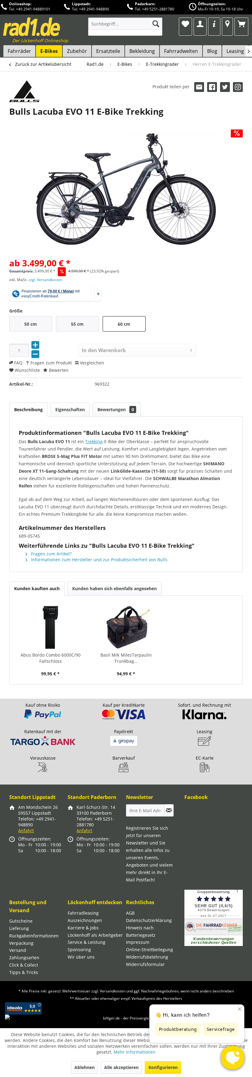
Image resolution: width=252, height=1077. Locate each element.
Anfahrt (26, 830)
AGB (130, 913)
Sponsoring (79, 949)
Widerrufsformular (145, 964)
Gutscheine (21, 921)
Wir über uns (81, 957)
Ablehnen (84, 1067)
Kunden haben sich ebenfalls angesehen (114, 588)
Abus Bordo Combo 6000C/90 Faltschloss (51, 658)
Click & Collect (23, 965)
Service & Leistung (86, 942)
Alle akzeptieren (121, 1067)
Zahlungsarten (24, 957)
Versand (17, 950)
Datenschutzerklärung (149, 920)
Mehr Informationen (135, 1052)
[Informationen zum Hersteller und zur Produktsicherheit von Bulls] (24, 91)
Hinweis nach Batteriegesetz (141, 931)
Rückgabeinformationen (34, 936)
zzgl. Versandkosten (45, 279)
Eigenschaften (70, 409)
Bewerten (58, 370)
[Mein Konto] (200, 24)
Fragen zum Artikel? (51, 554)
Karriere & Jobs (83, 928)
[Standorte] (227, 24)
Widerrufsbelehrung (147, 957)
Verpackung (21, 943)
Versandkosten (112, 991)
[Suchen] (155, 24)
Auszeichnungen (85, 920)
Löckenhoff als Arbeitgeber (95, 935)
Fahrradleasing (83, 913)
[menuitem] (125, 27)
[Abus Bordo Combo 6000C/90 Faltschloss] (50, 627)
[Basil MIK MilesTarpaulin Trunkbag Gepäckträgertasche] (126, 627)
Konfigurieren (163, 1067)
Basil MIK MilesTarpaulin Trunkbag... (126, 658)
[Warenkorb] (241, 24)
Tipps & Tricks (23, 972)
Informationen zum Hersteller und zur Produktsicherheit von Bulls (98, 559)
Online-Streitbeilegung (149, 949)
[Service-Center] (214, 24)
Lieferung (19, 928)
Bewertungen (115, 409)
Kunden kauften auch (37, 588)
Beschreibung (28, 409)
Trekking (94, 441)
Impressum (137, 942)
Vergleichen (91, 363)
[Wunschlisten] (185, 24)
